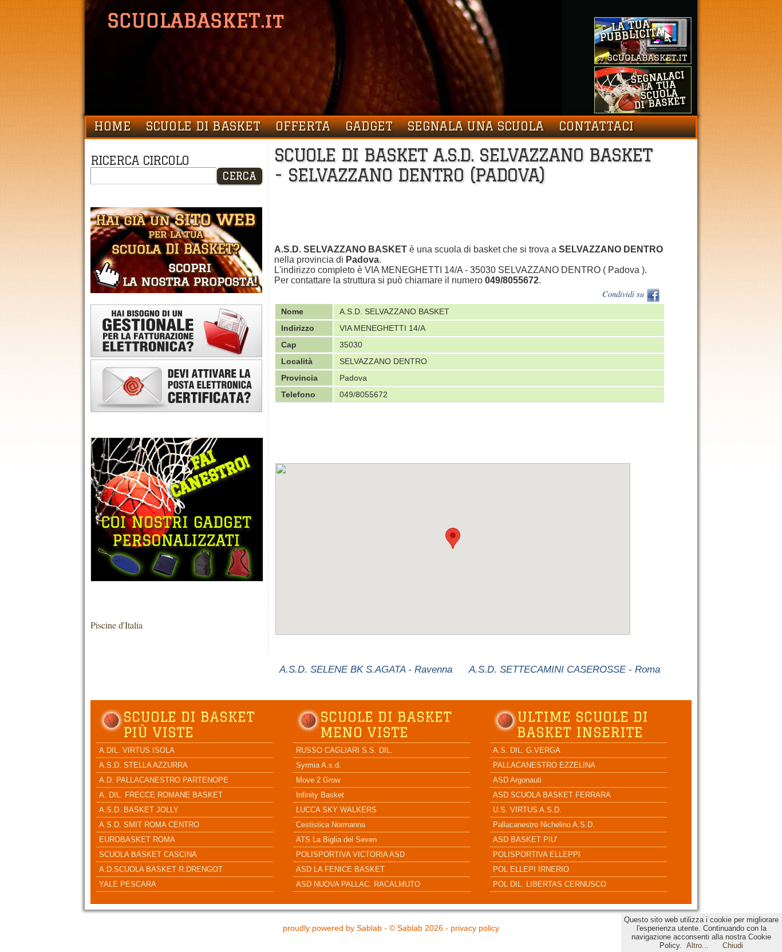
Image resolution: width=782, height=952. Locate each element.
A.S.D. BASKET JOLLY (139, 809)
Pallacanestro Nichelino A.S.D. (544, 824)
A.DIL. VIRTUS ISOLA (137, 750)
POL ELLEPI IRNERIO (531, 869)
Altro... (697, 945)
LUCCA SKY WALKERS (336, 809)
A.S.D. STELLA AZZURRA (143, 765)
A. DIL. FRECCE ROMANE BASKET (161, 795)
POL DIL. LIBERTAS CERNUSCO (549, 884)
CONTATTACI (596, 126)
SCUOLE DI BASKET (203, 126)
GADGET (369, 126)
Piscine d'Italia (116, 625)
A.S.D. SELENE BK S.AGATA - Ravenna (365, 669)
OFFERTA (302, 126)
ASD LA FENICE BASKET (340, 869)
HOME (112, 126)
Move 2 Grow (318, 780)
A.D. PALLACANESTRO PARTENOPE (163, 780)
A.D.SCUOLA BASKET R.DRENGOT (161, 869)
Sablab (369, 928)
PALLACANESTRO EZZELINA (544, 765)
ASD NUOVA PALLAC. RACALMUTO (358, 884)
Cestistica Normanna (330, 824)
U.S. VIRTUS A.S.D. (527, 809)
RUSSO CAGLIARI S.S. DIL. (344, 750)
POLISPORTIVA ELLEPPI (536, 854)
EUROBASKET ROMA (137, 839)
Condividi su (624, 294)
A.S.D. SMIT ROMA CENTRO (149, 824)
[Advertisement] (482, 216)
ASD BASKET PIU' (525, 839)
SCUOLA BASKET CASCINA (148, 854)
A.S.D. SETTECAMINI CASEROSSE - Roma (564, 669)
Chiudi (732, 945)
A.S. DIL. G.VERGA (526, 750)
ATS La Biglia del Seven (336, 839)
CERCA (239, 175)
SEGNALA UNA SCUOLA (476, 126)
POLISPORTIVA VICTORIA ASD (350, 854)
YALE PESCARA (127, 884)
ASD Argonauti (517, 780)
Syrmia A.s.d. (318, 765)
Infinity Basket (320, 795)
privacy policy (475, 928)
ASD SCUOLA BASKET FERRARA (552, 795)
